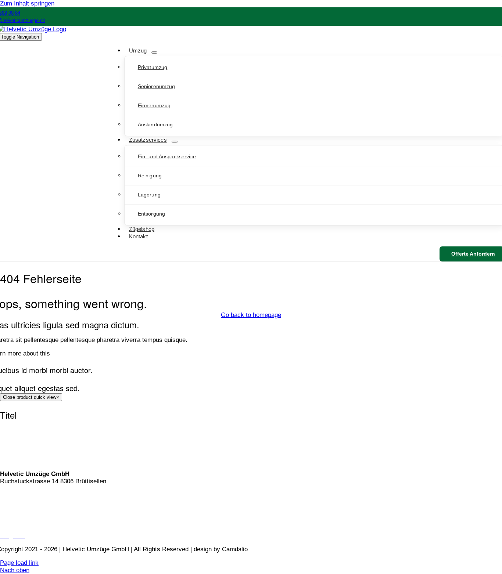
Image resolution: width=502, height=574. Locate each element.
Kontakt (10, 494)
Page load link (19, 562)
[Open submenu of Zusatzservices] (175, 142)
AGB (6, 508)
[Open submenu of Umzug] (154, 52)
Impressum (15, 522)
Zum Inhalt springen (27, 3)
